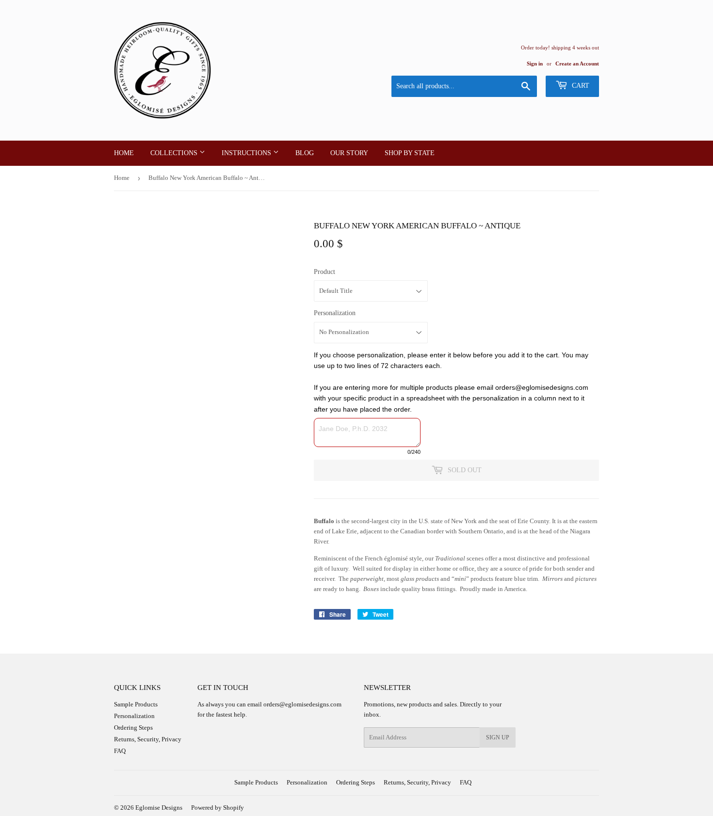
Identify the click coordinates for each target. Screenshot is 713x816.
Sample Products (136, 704)
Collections (174, 153)
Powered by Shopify (217, 807)
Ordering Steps (133, 727)
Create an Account (577, 63)
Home (124, 153)
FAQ (120, 750)
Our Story (349, 153)
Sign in (535, 63)
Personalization (335, 313)
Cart (579, 85)
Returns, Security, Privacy (147, 739)
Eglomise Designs (158, 807)
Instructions (247, 153)
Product (324, 271)
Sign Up (497, 737)
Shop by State (410, 153)
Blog (304, 153)
